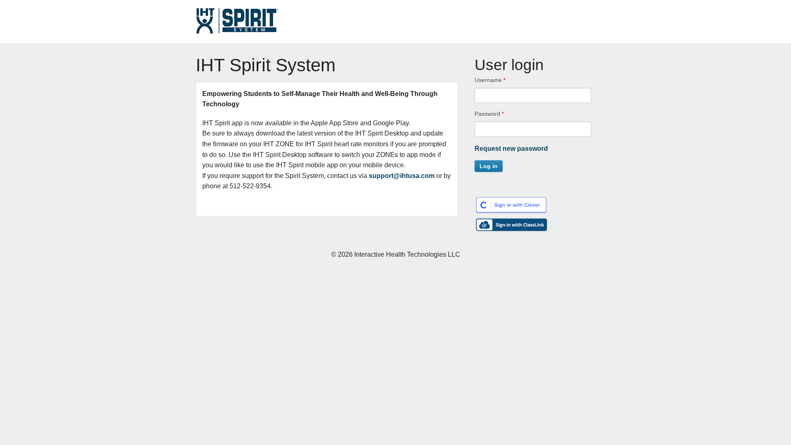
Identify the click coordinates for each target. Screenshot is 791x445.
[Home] (237, 21)
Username (490, 80)
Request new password (511, 148)
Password (489, 113)
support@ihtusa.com (402, 175)
